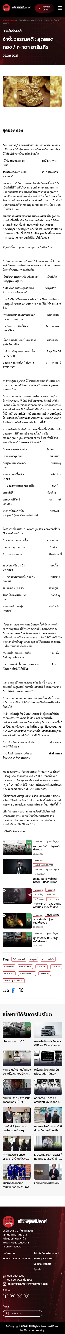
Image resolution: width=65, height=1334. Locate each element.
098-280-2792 (15, 1276)
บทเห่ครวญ (44, 973)
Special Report (52, 869)
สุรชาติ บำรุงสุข (53, 841)
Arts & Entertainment (46, 1253)
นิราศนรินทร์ (9, 973)
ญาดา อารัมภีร (48, 959)
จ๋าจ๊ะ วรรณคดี (19, 959)
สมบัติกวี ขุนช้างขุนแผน (13, 980)
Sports (37, 1269)
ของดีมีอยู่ (39, 894)
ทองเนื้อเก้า (41, 966)
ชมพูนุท (33, 959)
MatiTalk (38, 869)
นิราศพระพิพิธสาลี (27, 973)
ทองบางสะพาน (25, 966)
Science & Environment (17, 1258)
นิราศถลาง (56, 966)
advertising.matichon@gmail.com (28, 1284)
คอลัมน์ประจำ (13, 30)
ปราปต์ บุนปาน (53, 899)
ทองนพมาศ (9, 966)
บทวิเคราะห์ (39, 899)
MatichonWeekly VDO (44, 865)
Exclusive (39, 889)
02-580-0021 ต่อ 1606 (19, 1280)
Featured (38, 841)
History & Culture (44, 1258)
